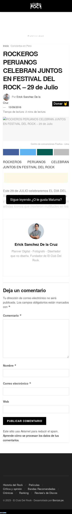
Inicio (6, 45)
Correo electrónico (17, 383)
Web (6, 401)
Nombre (9, 365)
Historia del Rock (13, 485)
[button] (60, 104)
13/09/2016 (14, 107)
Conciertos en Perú (21, 45)
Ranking (24, 493)
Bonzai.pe (58, 500)
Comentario (12, 315)
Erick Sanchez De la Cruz (36, 244)
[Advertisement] (36, 21)
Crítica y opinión (12, 489)
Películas (34, 485)
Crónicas (8, 493)
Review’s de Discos (46, 493)
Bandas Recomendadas (41, 489)
